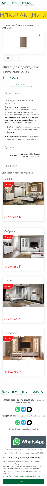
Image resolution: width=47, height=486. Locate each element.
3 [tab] (25, 360)
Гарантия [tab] (11, 165)
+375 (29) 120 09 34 (9, 416)
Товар (13, 25)
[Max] (29, 409)
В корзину (20, 84)
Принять (23, 481)
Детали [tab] (9, 147)
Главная (5, 25)
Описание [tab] (12, 93)
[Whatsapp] (17, 409)
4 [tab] (28, 360)
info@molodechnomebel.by (26, 429)
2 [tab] (25, 206)
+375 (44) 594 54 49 (11, 400)
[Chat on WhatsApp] (28, 442)
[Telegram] (23, 409)
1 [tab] (22, 206)
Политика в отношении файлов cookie (24, 476)
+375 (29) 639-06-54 (27, 400)
